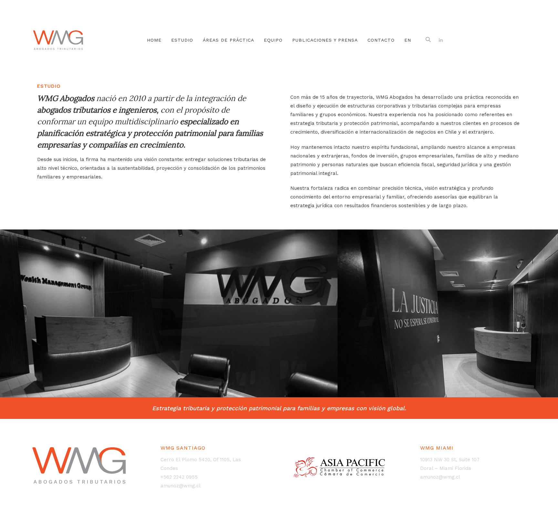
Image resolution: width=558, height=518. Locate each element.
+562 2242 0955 (179, 477)
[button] (428, 40)
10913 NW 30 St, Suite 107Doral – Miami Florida (450, 464)
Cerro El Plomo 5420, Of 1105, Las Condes (200, 464)
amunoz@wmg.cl (180, 486)
